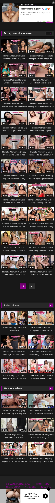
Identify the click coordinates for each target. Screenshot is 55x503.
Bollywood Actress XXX (18, 484)
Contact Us (30, 487)
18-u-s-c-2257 (13, 487)
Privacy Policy (42, 484)
